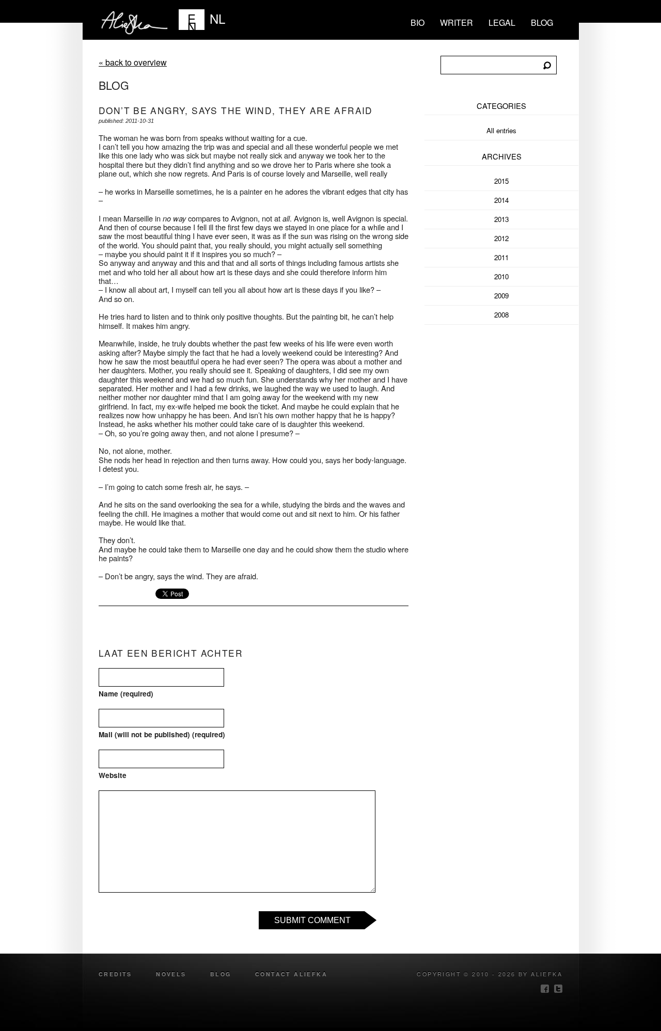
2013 (501, 219)
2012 (501, 238)
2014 (501, 200)
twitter (558, 989)
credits (115, 974)
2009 (501, 295)
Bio (417, 22)
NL (217, 18)
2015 (501, 181)
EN (191, 19)
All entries (501, 130)
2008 (501, 315)
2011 (501, 257)
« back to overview (133, 62)
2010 (501, 276)
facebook (545, 989)
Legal (502, 22)
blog (542, 22)
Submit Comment (312, 920)
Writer (456, 22)
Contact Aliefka (291, 974)
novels (171, 974)
